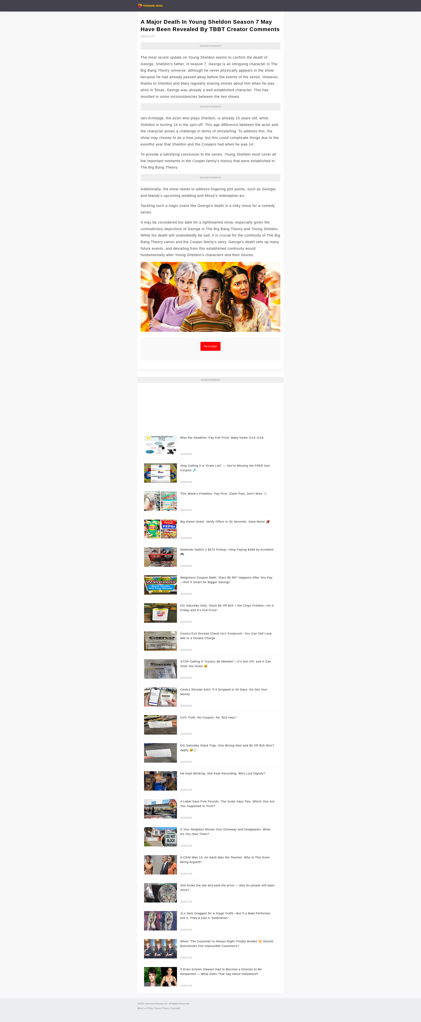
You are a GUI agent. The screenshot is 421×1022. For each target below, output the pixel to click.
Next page (210, 346)
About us (142, 1008)
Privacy (165, 1008)
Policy (150, 1008)
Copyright (175, 1008)
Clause (157, 1008)
